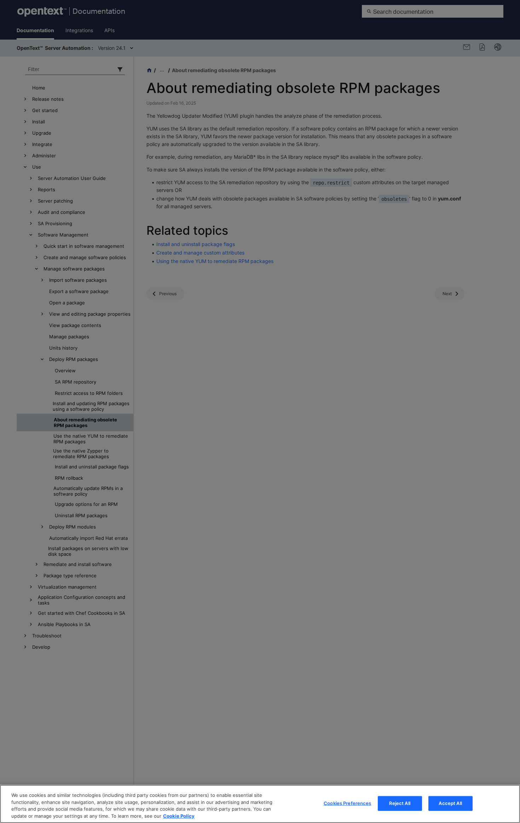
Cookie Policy (179, 815)
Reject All (399, 803)
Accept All (450, 803)
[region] (260, 804)
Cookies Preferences (347, 803)
